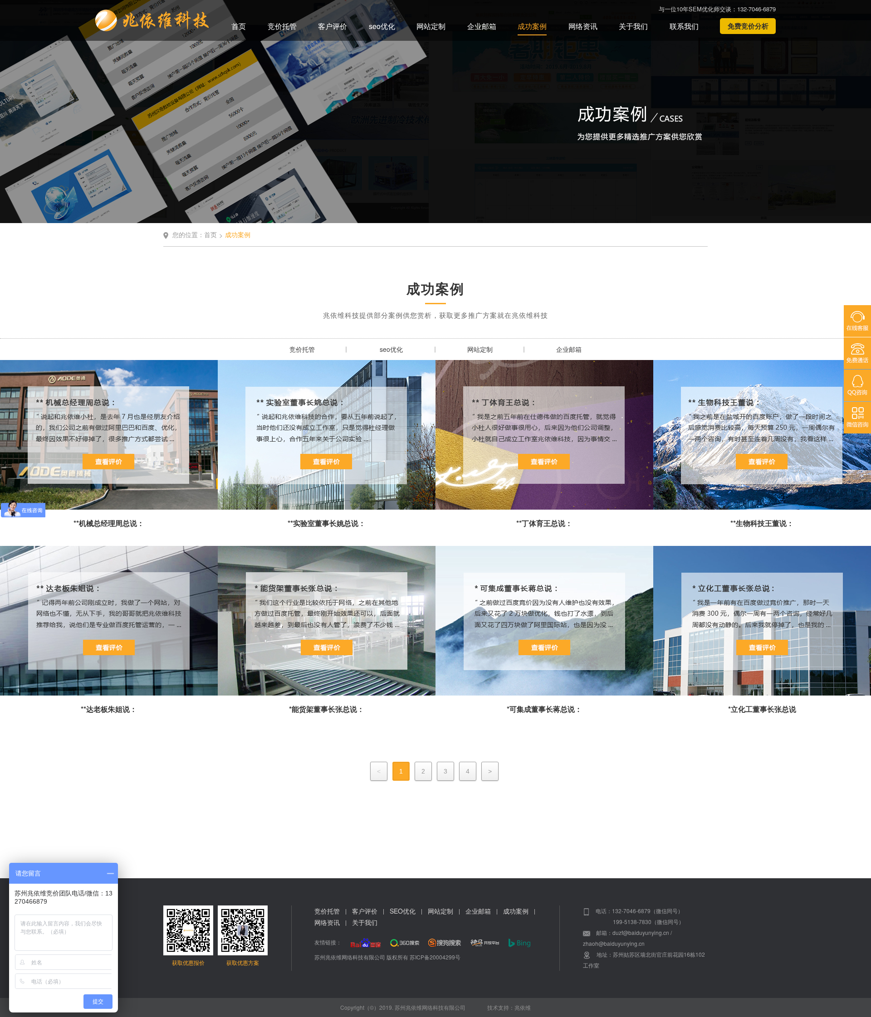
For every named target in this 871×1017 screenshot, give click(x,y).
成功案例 (532, 26)
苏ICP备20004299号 (435, 957)
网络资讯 (582, 26)
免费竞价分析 (748, 26)
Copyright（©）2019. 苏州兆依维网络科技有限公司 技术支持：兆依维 (435, 1007)
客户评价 (332, 26)
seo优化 (382, 26)
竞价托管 (282, 26)
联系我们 (684, 26)
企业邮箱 (481, 26)
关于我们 (633, 26)
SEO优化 (403, 910)
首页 (238, 26)
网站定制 (430, 26)
